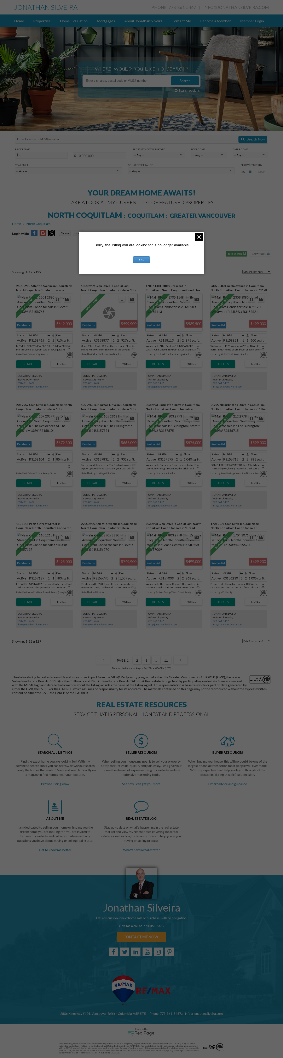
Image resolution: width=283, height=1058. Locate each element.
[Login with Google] (43, 235)
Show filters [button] (259, 253)
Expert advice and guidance (227, 784)
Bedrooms (198, 149)
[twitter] (124, 952)
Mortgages (106, 21)
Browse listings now (55, 784)
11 (166, 660)
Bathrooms (240, 149)
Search (185, 80)
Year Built (21, 165)
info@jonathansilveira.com (236, 7)
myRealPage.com (142, 1033)
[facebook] (113, 952)
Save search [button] (235, 253)
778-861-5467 (26, 383)
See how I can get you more (141, 784)
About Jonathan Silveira (143, 21)
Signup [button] (65, 233)
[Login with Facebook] (34, 235)
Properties (42, 21)
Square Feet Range (140, 165)
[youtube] (147, 952)
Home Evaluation (74, 21)
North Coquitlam (38, 224)
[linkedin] (135, 952)
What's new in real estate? (141, 850)
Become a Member (215, 21)
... (156, 660)
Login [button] (78, 233)
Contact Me (181, 21)
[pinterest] (169, 952)
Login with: (20, 233)
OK (141, 260)
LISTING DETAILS (28, 364)
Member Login (252, 21)
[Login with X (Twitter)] (51, 235)
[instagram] (158, 952)
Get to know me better (55, 850)
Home (19, 21)
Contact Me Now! (141, 937)
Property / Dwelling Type (149, 149)
